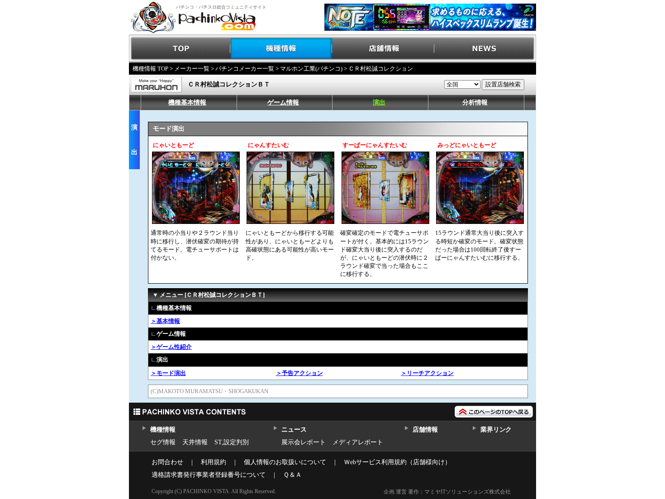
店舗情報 (383, 48)
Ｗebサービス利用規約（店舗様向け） (397, 462)
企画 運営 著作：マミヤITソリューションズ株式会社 (447, 492)
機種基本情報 (187, 102)
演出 (379, 102)
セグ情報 (163, 442)
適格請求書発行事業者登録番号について (209, 474)
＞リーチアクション (427, 373)
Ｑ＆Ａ (292, 474)
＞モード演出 (168, 373)
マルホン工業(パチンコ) (311, 68)
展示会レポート (303, 442)
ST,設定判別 (231, 442)
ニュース (293, 429)
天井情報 (195, 442)
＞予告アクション (299, 373)
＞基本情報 (165, 321)
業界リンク (496, 429)
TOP (180, 48)
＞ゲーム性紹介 (171, 346)
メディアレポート (357, 442)
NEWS (485, 48)
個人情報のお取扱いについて (285, 462)
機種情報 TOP (150, 68)
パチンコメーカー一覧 (244, 68)
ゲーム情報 (283, 102)
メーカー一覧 (191, 68)
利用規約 (213, 462)
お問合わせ (167, 462)
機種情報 (281, 48)
